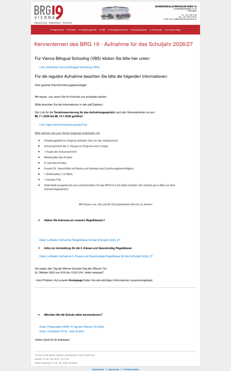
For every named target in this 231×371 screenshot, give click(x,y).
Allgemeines (55, 22)
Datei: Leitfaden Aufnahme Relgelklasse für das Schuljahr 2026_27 (79, 240)
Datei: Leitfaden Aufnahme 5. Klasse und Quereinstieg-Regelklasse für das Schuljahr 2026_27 (96, 256)
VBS (103, 29)
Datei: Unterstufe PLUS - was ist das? (61, 331)
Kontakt (72, 29)
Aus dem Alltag (174, 29)
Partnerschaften (131, 369)
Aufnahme (67, 22)
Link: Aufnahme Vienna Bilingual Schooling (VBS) (69, 67)
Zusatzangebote (139, 29)
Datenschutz (98, 369)
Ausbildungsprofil (88, 29)
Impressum (113, 369)
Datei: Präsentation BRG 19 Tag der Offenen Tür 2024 (71, 327)
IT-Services (157, 29)
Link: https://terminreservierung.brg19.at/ (63, 124)
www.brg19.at (40, 22)
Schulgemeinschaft (119, 29)
